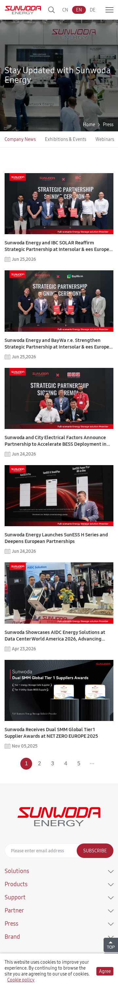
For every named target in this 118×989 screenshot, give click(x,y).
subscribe (95, 851)
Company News (20, 139)
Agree (105, 971)
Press (108, 124)
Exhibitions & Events (65, 139)
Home (89, 124)
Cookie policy (20, 980)
